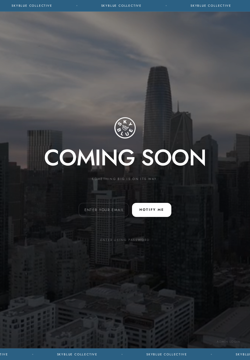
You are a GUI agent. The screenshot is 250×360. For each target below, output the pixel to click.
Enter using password (124, 240)
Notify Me (151, 209)
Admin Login (228, 342)
